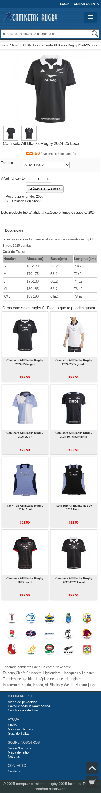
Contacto (14, 771)
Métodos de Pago (21, 729)
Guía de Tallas (19, 733)
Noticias (14, 756)
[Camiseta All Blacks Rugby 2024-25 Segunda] (73, 334)
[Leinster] (30, 619)
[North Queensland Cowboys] (49, 619)
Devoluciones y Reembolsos (29, 706)
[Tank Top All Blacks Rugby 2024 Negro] (73, 480)
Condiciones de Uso (23, 710)
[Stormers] (30, 634)
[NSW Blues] (68, 619)
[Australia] (30, 650)
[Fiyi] (68, 634)
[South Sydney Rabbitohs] (49, 650)
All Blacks (29, 45)
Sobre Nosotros (19, 748)
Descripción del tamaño (59, 154)
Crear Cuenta (86, 4)
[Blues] (49, 634)
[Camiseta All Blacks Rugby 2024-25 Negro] (25, 334)
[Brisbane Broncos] (87, 634)
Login (65, 4)
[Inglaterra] (12, 634)
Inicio (5, 45)
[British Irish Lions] (87, 619)
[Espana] (12, 650)
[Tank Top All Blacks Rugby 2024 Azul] (25, 480)
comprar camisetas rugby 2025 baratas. (49, 784)
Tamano (7, 163)
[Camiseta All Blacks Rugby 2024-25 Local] (11, 128)
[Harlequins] (12, 619)
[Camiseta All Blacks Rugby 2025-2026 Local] (73, 552)
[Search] (95, 33)
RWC (16, 45)
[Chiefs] (87, 650)
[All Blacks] (68, 650)
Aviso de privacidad (22, 702)
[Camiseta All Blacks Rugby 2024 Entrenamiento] (73, 407)
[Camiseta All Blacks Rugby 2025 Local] (25, 552)
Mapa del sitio (18, 752)
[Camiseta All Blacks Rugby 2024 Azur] (25, 407)
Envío (12, 725)
